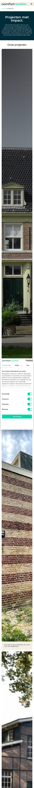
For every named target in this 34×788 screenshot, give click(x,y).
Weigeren (17, 426)
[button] (31, 4)
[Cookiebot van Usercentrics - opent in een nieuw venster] (25, 361)
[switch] (29, 399)
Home (4, 8)
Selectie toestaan (17, 421)
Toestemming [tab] (6, 365)
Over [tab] (27, 365)
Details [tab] (17, 365)
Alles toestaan (17, 416)
